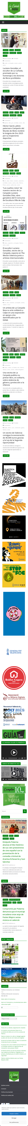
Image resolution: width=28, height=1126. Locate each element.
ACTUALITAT (5, 50)
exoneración (17, 427)
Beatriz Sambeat (7, 58)
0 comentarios (7, 60)
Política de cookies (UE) (7, 1095)
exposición (21, 181)
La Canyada (5, 52)
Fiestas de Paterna (7, 902)
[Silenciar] (22, 758)
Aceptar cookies (14, 1113)
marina (14, 183)
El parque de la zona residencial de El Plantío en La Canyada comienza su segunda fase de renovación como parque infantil (13, 1046)
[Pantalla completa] (25, 758)
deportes (6, 123)
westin (7, 245)
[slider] (12, 779)
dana (8, 302)
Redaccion (13, 865)
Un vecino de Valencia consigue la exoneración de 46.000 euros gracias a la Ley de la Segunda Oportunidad (13, 437)
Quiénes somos (5, 1085)
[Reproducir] (3, 758)
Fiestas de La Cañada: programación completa (13, 1027)
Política (5, 55)
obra (17, 183)
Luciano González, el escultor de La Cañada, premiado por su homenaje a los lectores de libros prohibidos (13, 73)
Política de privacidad (7, 1092)
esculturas (12, 302)
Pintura (4, 185)
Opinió (14, 902)
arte (5, 181)
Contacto (3, 1088)
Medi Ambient (13, 52)
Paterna (21, 183)
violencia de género (19, 369)
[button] (14, 752)
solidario (5, 304)
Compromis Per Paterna (15, 899)
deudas (5, 427)
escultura (16, 181)
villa (24, 123)
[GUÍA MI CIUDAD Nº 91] (10, 943)
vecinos (12, 369)
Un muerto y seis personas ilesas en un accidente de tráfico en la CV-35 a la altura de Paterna (13, 1032)
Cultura (11, 50)
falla (10, 123)
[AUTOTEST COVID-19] (9, 1007)
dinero (9, 427)
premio (20, 63)
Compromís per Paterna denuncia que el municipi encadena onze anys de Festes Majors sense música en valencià (14, 914)
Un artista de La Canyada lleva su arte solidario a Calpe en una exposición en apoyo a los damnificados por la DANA (14, 313)
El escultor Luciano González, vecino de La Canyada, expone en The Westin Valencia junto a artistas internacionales (14, 253)
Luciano (16, 63)
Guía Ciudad (17, 50)
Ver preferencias (14, 1122)
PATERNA (19, 52)
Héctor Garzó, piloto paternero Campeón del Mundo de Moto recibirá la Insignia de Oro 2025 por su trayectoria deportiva (13, 132)
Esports (22, 112)
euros (13, 427)
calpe (8, 181)
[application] (14, 752)
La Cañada (16, 123)
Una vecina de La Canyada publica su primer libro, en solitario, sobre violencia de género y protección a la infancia (14, 378)
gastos (22, 427)
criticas (5, 367)
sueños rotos (13, 185)
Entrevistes (5, 838)
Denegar (14, 1118)
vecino (4, 65)
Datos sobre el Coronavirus (8, 999)
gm (12, 123)
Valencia (4, 369)
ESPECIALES (22, 232)
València (10, 420)
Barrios (11, 112)
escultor (6, 63)
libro (18, 367)
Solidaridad (12, 235)
